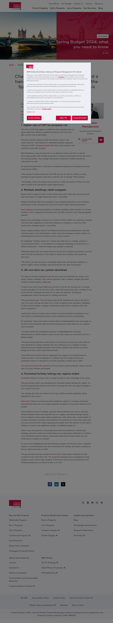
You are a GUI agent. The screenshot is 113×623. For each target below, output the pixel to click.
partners (61, 77)
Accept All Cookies (80, 118)
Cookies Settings (34, 118)
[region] (57, 93)
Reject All (63, 118)
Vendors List (31, 112)
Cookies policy (46, 109)
